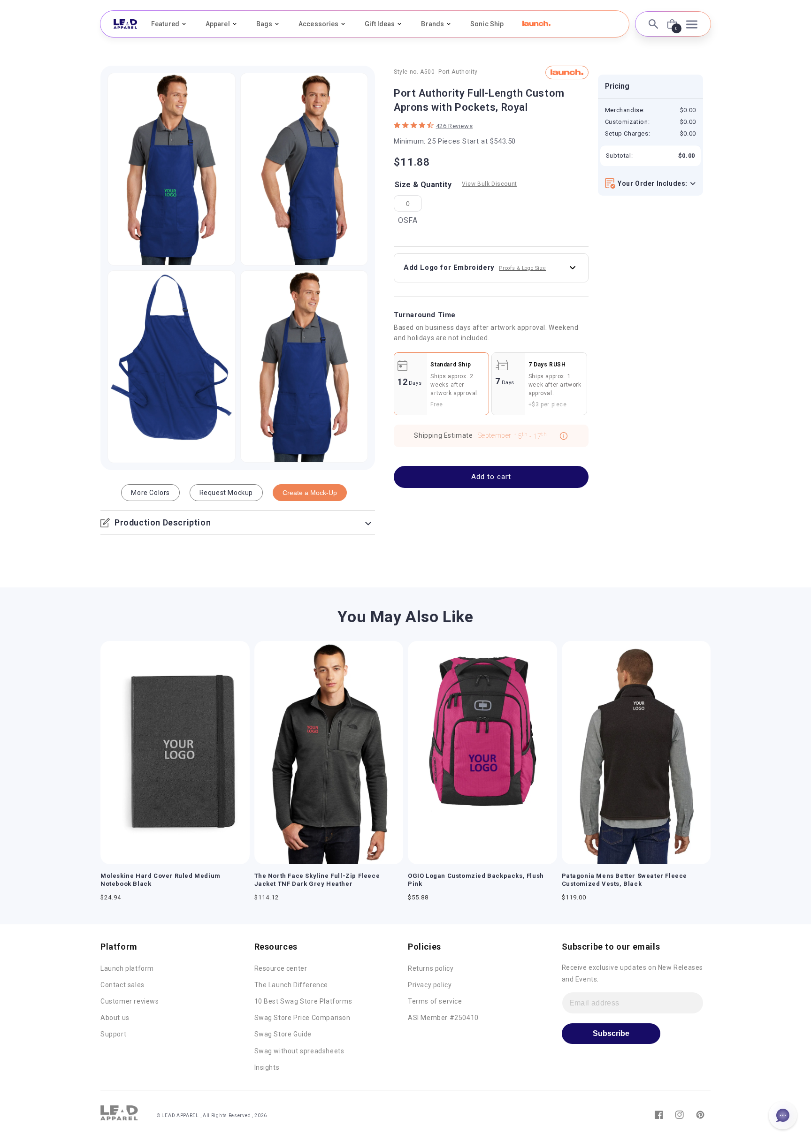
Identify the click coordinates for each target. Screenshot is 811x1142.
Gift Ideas (380, 24)
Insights (267, 1067)
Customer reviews (129, 1001)
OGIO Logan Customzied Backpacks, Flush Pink (476, 879)
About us (115, 1017)
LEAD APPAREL (180, 1115)
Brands (432, 24)
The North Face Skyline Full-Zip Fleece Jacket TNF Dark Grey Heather (317, 879)
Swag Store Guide (283, 1034)
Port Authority (457, 72)
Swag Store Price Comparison (302, 1017)
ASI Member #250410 (443, 1017)
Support (113, 1034)
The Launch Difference (291, 985)
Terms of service (435, 1001)
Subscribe (611, 1033)
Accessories (318, 24)
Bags (264, 24)
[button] (536, 23)
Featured (165, 24)
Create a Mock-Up (310, 492)
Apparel (218, 24)
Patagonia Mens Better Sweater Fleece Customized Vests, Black (625, 879)
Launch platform (127, 968)
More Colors (150, 492)
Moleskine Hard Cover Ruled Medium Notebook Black (160, 879)
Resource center (280, 968)
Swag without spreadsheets (299, 1051)
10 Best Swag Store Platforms (303, 1001)
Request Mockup (226, 492)
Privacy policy (429, 985)
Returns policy (430, 968)
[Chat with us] (783, 1115)
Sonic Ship (487, 24)
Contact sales (122, 985)
